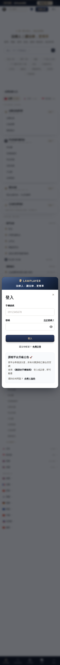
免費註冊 (36, 346)
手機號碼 (10, 305)
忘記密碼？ (49, 320)
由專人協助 (29, 378)
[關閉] (53, 294)
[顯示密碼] (51, 326)
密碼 (8, 320)
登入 (30, 338)
